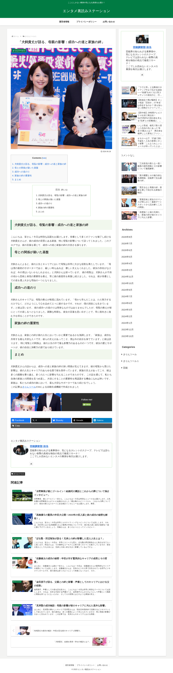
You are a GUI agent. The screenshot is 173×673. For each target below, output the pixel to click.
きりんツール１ (19, 474)
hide (44, 158)
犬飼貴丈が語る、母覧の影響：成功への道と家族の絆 (39, 164)
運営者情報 (69, 665)
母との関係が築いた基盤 (25, 168)
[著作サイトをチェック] (31, 463)
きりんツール (29, 387)
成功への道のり (21, 172)
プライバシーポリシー (85, 665)
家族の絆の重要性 (22, 175)
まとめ (16, 179)
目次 (57, 189)
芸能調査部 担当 (39, 446)
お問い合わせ (102, 665)
